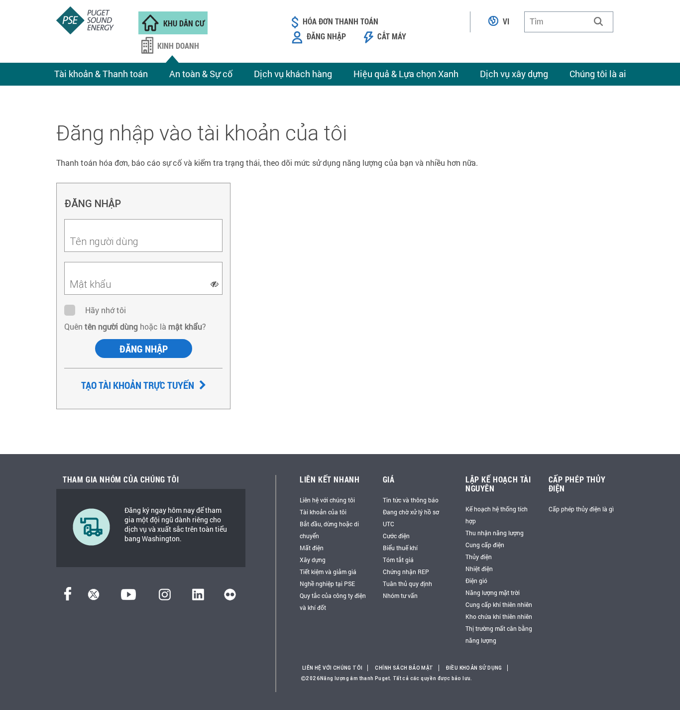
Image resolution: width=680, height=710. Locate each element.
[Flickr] (230, 597)
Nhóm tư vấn (400, 595)
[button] (598, 21)
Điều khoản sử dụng (474, 668)
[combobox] (569, 22)
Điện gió (476, 581)
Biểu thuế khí (400, 548)
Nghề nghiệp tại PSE (327, 584)
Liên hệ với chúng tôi (327, 500)
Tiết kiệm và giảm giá (328, 572)
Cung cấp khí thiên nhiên (498, 604)
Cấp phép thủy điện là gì (581, 509)
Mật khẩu (91, 284)
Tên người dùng (104, 241)
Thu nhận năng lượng (494, 533)
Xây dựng (313, 560)
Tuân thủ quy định (407, 584)
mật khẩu (185, 326)
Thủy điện (478, 557)
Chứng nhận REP (406, 572)
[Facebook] (68, 597)
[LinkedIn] (198, 597)
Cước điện (396, 536)
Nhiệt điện (479, 569)
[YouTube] (128, 597)
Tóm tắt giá (398, 560)
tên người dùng (110, 326)
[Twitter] (94, 597)
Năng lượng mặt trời (492, 592)
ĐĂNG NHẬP (143, 348)
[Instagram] (164, 597)
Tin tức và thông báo (411, 500)
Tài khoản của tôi (323, 512)
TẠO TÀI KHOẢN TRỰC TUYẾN (138, 384)
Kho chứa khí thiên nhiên (498, 616)
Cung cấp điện (484, 545)
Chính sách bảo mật (404, 668)
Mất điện (312, 548)
